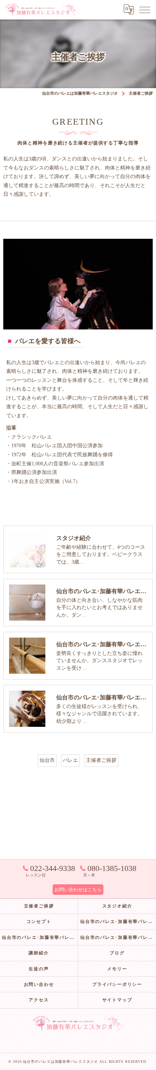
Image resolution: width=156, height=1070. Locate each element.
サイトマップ (117, 999)
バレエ (70, 760)
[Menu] (145, 9)
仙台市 (47, 760)
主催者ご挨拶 (101, 760)
